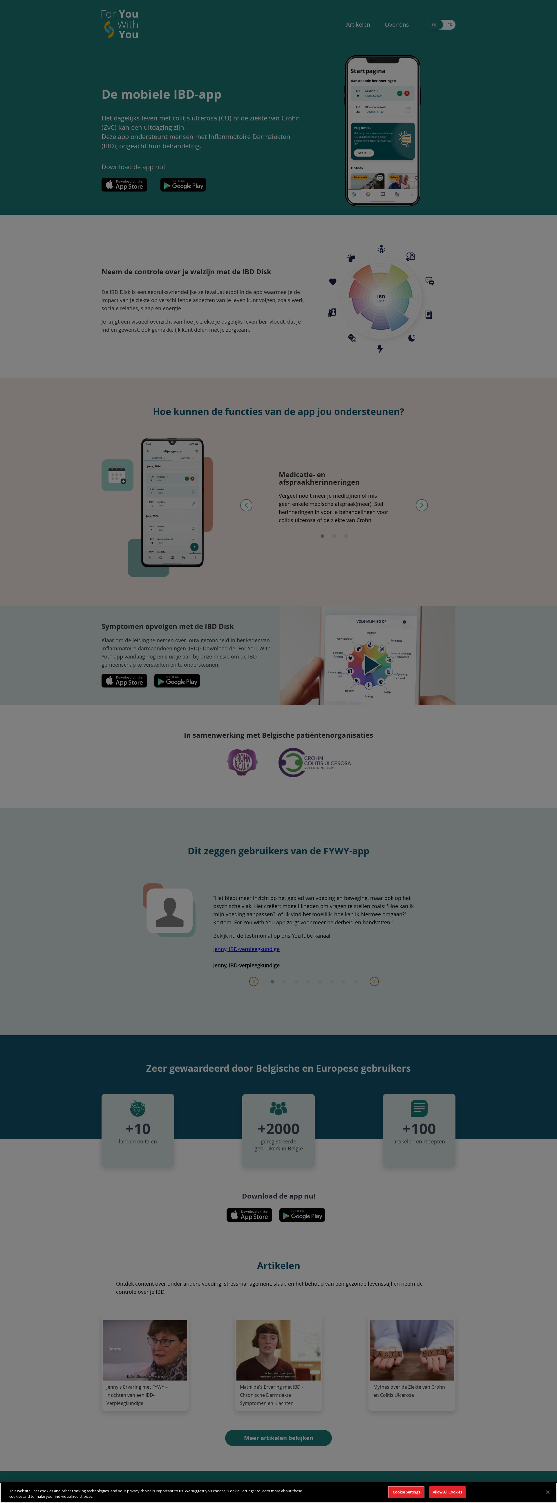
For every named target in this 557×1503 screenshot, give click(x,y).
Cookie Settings (406, 1492)
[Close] (547, 1492)
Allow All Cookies (447, 1492)
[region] (278, 1492)
